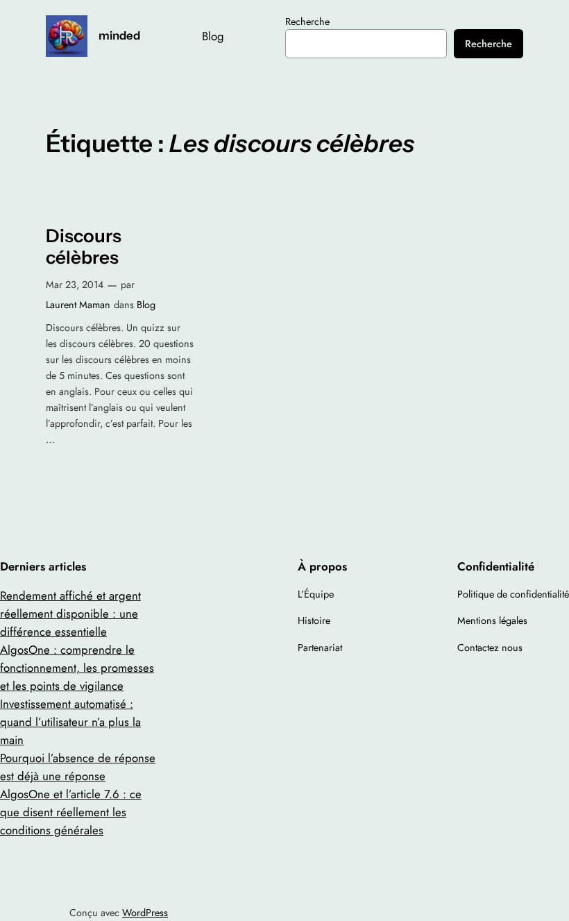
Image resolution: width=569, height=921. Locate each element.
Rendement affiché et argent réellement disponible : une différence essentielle (70, 613)
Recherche (307, 21)
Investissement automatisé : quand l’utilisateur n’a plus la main (70, 721)
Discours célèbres (83, 247)
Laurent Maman (78, 305)
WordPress (145, 913)
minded (119, 35)
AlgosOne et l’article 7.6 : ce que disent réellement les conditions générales (71, 812)
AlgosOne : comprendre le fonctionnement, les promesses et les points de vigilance (77, 667)
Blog (146, 305)
